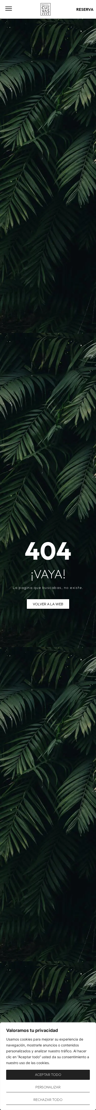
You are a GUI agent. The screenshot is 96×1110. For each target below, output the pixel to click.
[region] (48, 1066)
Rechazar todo (48, 1099)
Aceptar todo (48, 1074)
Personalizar (48, 1087)
